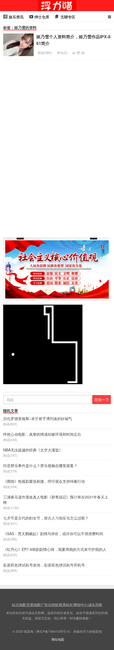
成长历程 (95, 604)
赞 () (81, 52)
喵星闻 (57, 5)
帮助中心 (80, 604)
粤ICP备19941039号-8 (53, 631)
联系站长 (66, 604)
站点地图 (19, 604)
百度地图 (33, 604)
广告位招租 (49, 604)
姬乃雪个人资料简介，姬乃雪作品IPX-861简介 (73, 39)
